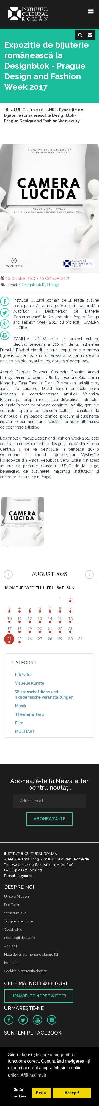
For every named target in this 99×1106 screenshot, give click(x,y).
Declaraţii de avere (19, 938)
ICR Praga (50, 285)
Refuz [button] (41, 1093)
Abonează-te (49, 818)
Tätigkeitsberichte (18, 921)
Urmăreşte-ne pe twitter (38, 996)
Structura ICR (15, 913)
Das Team (12, 905)
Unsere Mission (16, 896)
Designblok (31, 285)
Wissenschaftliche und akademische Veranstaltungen (44, 695)
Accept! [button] (72, 1093)
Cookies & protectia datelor (25, 971)
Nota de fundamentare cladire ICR (32, 954)
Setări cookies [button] (19, 1092)
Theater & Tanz (29, 714)
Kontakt (10, 963)
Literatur (23, 674)
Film (19, 723)
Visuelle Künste (29, 683)
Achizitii (10, 946)
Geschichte (13, 929)
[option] (22, 522)
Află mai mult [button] (33, 1075)
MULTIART (25, 731)
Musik (20, 706)
